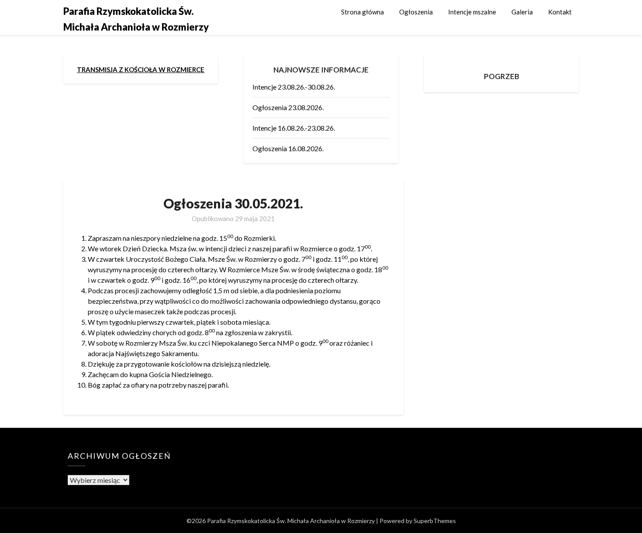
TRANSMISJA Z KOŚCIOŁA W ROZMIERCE (140, 69)
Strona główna (362, 12)
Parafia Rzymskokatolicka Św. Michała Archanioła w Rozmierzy (136, 19)
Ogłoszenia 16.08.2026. (288, 148)
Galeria (522, 12)
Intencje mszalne (472, 12)
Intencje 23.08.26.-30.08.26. (293, 87)
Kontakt (560, 12)
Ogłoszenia (416, 12)
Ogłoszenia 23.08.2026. (288, 107)
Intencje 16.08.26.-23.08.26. (293, 128)
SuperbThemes (435, 520)
